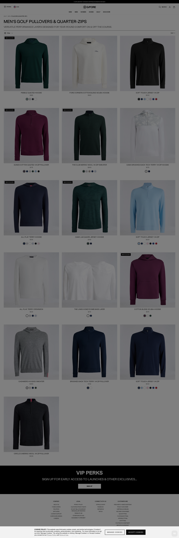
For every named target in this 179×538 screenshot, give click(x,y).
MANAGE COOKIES (114, 532)
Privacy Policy (51, 535)
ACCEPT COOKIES (135, 532)
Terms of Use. (64, 535)
